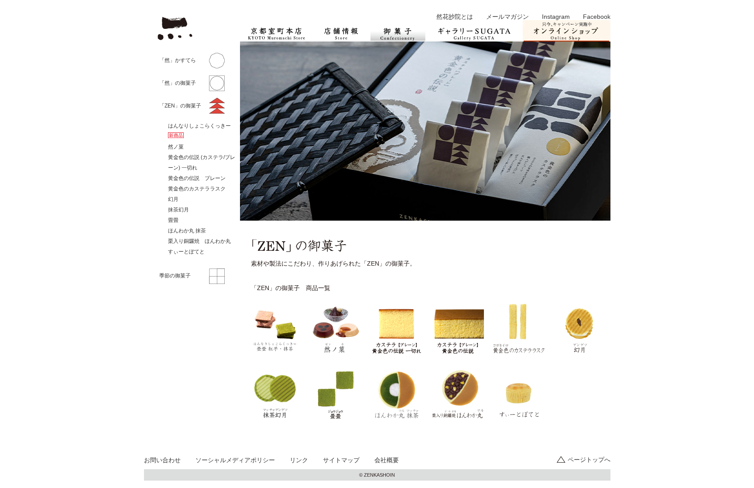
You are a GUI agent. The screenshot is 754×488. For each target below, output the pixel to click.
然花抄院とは (454, 16)
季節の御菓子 (175, 276)
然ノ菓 (176, 147)
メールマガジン (507, 16)
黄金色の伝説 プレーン (197, 178)
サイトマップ (341, 460)
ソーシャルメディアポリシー (235, 460)
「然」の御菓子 (177, 83)
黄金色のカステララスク (197, 189)
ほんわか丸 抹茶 (187, 231)
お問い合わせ (162, 460)
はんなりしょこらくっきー (199, 126)
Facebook (596, 16)
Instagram (556, 16)
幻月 (173, 199)
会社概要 (386, 460)
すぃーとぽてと (186, 252)
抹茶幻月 (178, 210)
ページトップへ (589, 459)
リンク (299, 460)
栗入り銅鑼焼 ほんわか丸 (199, 241)
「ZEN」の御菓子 (180, 106)
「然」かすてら (177, 60)
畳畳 (173, 220)
